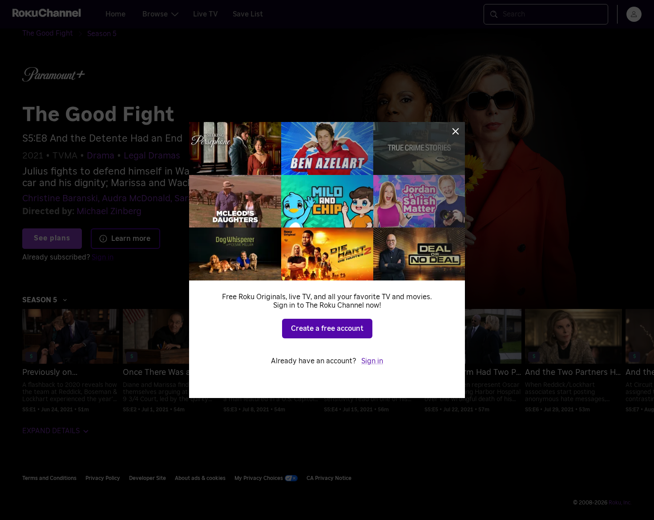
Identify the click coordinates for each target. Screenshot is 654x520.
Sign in (372, 361)
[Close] (455, 131)
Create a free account (327, 328)
